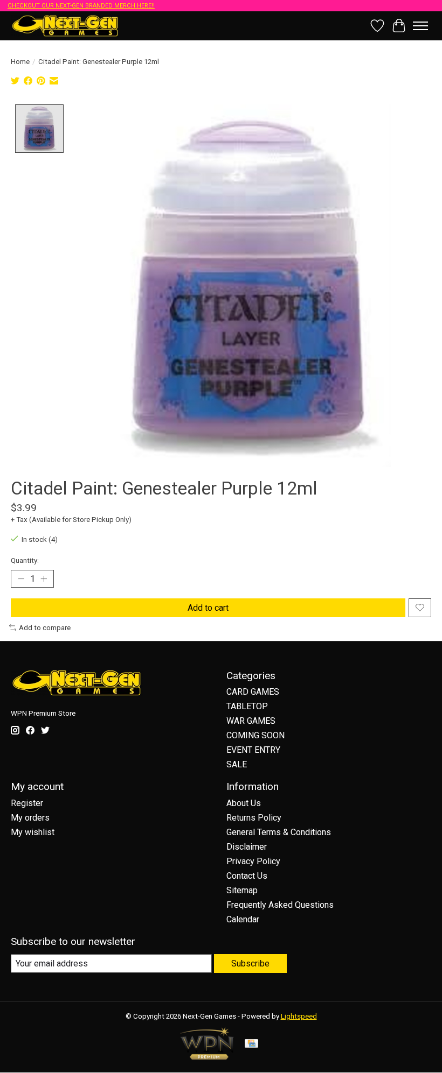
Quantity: (25, 560)
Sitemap (242, 890)
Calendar (242, 919)
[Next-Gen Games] (65, 26)
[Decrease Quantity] (21, 578)
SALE (236, 764)
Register (27, 803)
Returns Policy (253, 818)
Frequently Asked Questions (280, 905)
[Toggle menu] (420, 26)
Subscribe (250, 963)
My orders (30, 818)
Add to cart (208, 608)
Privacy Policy (253, 861)
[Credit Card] (251, 1044)
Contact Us (246, 876)
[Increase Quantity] (44, 578)
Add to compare (45, 628)
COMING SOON (255, 735)
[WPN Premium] (207, 1056)
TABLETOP (247, 706)
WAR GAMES (250, 721)
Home (20, 62)
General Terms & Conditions (278, 832)
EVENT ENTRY (253, 750)
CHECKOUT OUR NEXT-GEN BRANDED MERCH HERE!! (81, 5)
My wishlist (32, 832)
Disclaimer (246, 847)
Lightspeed (299, 1016)
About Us (243, 803)
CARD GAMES (252, 692)
